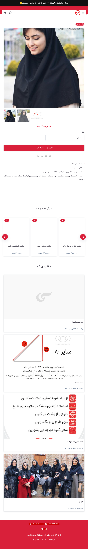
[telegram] (42, 156)
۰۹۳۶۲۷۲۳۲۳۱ (53, 524)
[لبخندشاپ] (77, 12)
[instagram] (45, 529)
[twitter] (46, 156)
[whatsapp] (38, 156)
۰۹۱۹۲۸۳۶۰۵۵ (37, 524)
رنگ (82, 132)
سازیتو (35, 539)
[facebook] (50, 156)
